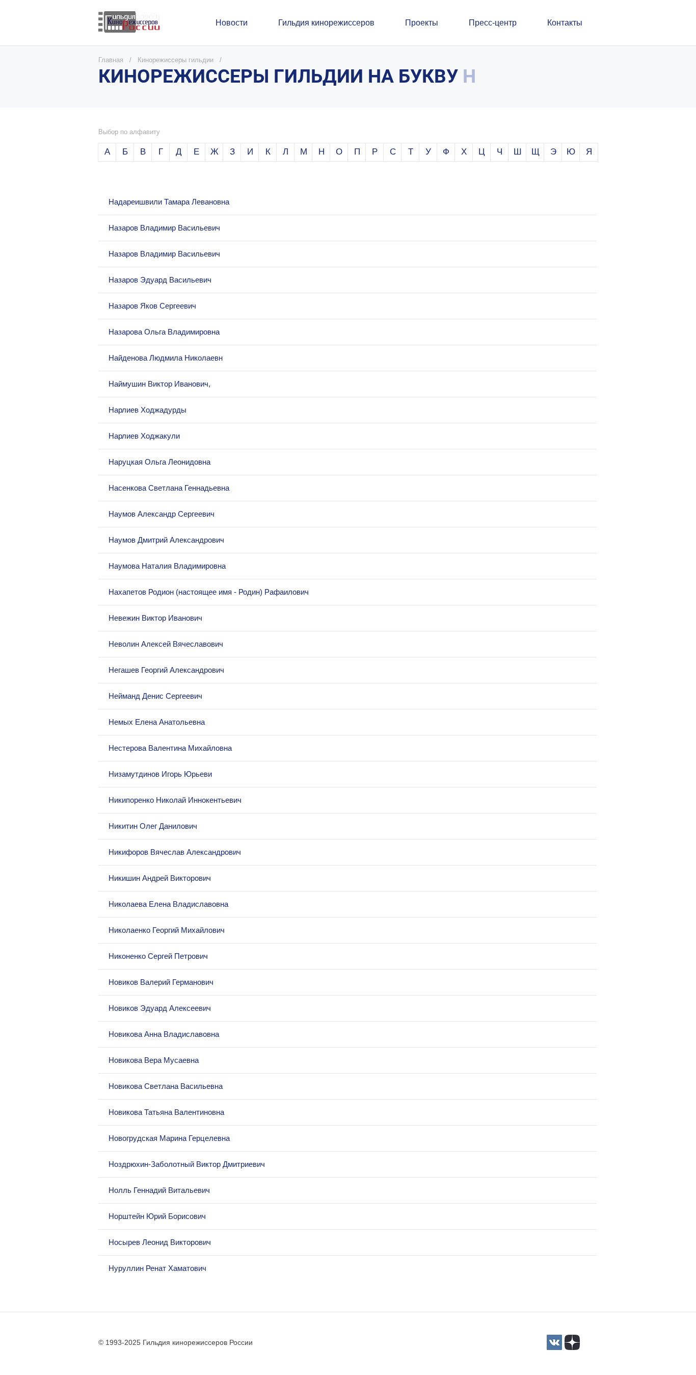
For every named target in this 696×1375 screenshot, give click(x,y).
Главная (110, 60)
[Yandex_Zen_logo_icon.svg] (572, 1342)
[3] (554, 1342)
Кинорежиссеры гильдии (175, 60)
